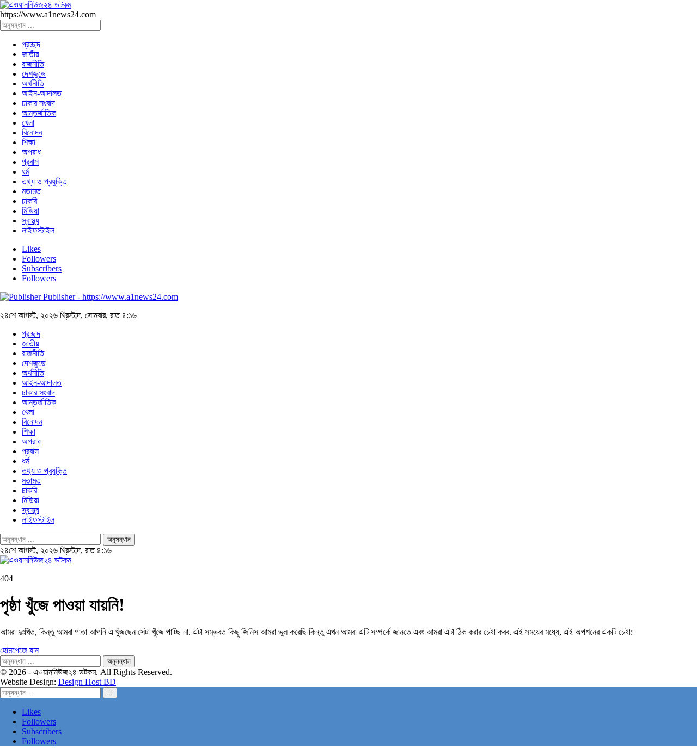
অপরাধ (31, 152)
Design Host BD (87, 681)
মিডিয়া (30, 210)
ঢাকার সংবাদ (38, 103)
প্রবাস (30, 161)
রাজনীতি (33, 64)
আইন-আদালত (42, 93)
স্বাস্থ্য (30, 220)
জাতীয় (30, 54)
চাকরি (29, 201)
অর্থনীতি (33, 83)
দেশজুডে (34, 73)
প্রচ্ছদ (31, 44)
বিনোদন (32, 132)
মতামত (31, 191)
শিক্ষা (28, 142)
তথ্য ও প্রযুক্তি (44, 181)
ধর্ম (25, 171)
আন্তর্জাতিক (39, 112)
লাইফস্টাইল (38, 230)
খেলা (28, 122)
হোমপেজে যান (19, 650)
